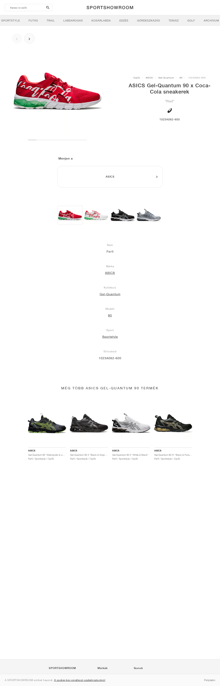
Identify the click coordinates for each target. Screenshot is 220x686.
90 (181, 77)
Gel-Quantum (166, 77)
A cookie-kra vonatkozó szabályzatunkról (79, 680)
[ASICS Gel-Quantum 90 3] (122, 215)
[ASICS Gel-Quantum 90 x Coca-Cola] (70, 215)
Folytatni (209, 680)
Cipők (136, 77)
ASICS (149, 77)
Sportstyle (110, 336)
